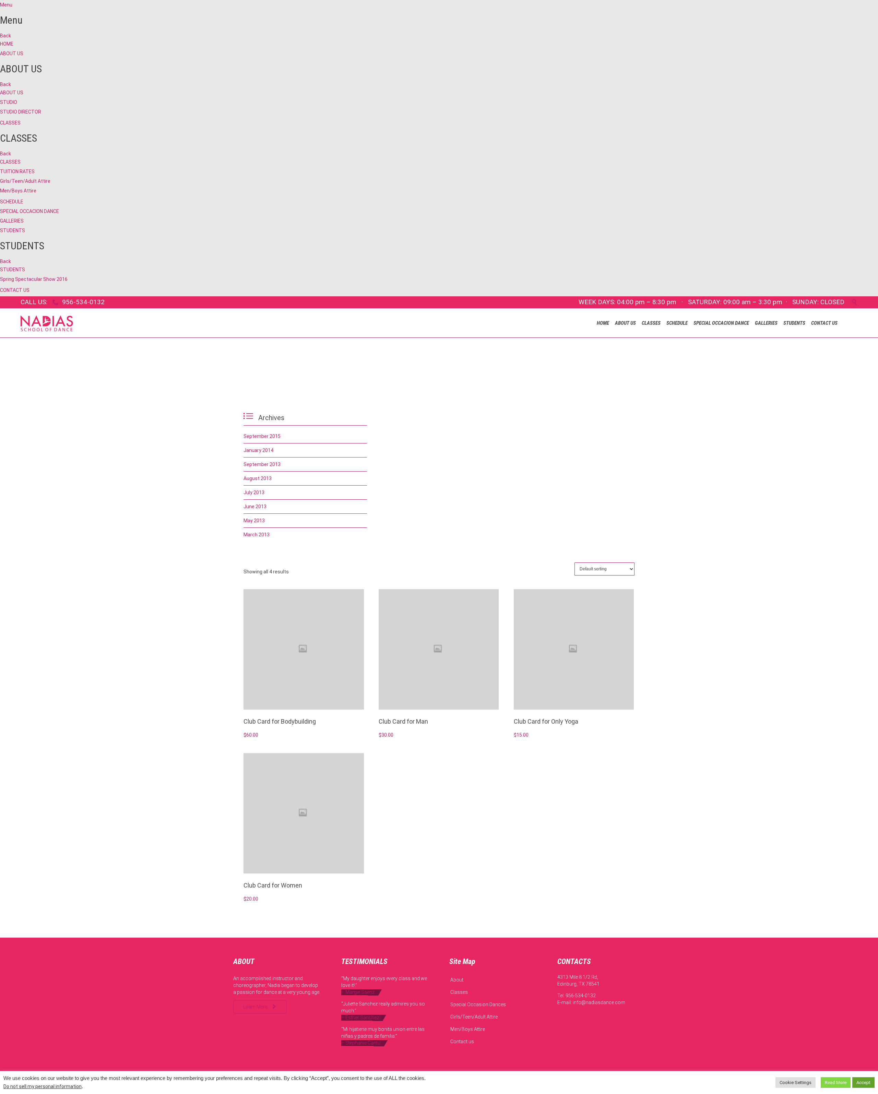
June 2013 (255, 506)
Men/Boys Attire (18, 190)
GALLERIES (12, 221)
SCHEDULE (11, 201)
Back (5, 35)
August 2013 (258, 478)
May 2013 (254, 520)
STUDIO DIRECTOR (20, 112)
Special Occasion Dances (478, 1004)
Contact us (462, 1041)
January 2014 (258, 450)
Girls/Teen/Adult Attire (25, 181)
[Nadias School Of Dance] (47, 322)
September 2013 (262, 464)
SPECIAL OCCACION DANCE (29, 211)
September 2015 (262, 436)
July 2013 (254, 492)
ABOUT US (11, 53)
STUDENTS (12, 230)
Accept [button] (863, 1082)
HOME (6, 44)
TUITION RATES (17, 171)
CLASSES (10, 123)
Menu (6, 5)
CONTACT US (14, 290)
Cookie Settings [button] (795, 1082)
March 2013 (257, 534)
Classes (459, 992)
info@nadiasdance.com (599, 1002)
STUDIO (8, 102)
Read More (835, 1082)
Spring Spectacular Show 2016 (34, 279)
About (456, 980)
